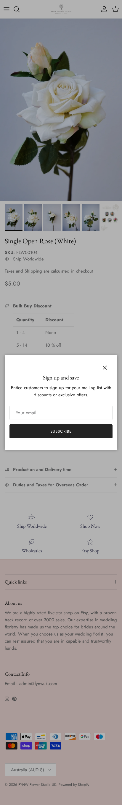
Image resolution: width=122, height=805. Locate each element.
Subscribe (60, 431)
